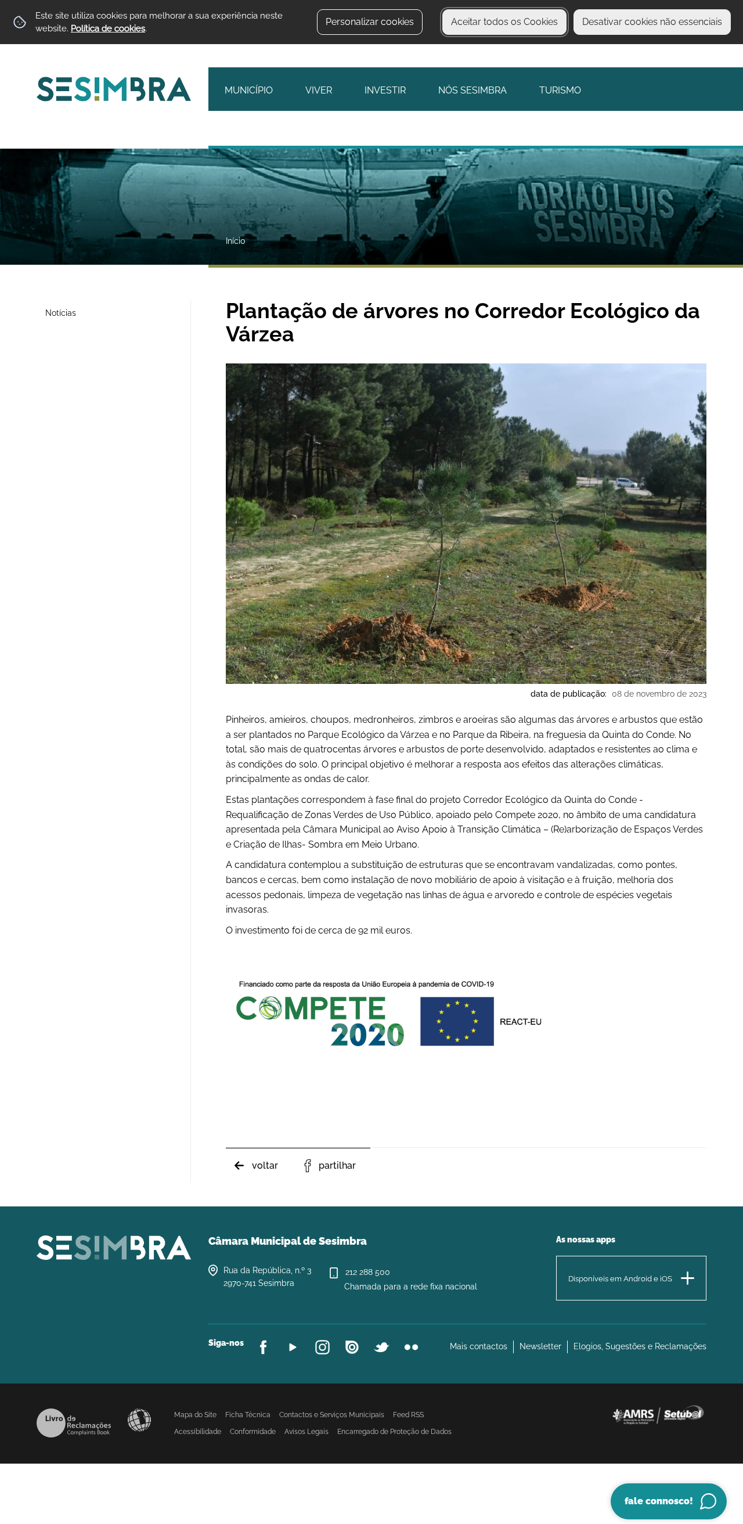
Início (235, 241)
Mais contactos (478, 1346)
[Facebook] (263, 1347)
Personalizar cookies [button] (370, 21)
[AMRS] (657, 1413)
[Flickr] (411, 1347)
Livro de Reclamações (74, 1422)
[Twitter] (381, 1347)
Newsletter (540, 1346)
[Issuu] (352, 1347)
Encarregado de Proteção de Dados (394, 1432)
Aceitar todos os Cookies (504, 21)
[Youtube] (293, 1347)
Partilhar (337, 1165)
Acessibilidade (139, 1420)
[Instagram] (322, 1347)
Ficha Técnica (247, 1415)
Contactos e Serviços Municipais (331, 1415)
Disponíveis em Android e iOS (620, 1278)
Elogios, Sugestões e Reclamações (640, 1346)
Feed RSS (408, 1415)
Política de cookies (108, 28)
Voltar (265, 1165)
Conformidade (253, 1432)
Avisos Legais (306, 1432)
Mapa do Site (195, 1415)
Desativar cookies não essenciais (652, 21)
